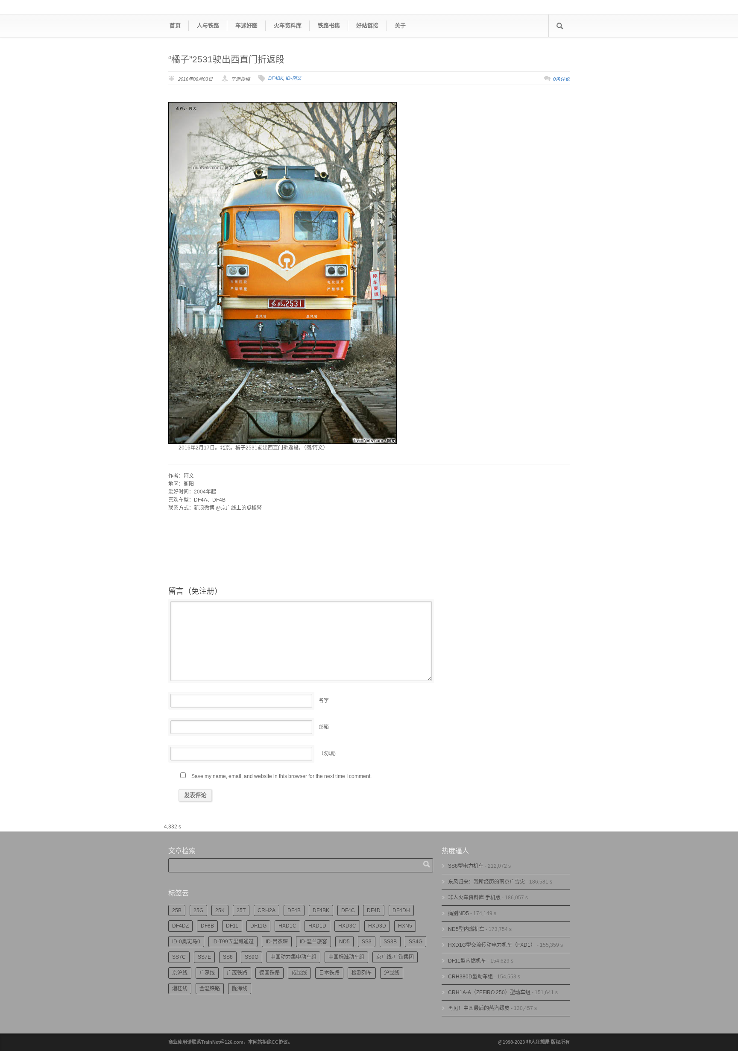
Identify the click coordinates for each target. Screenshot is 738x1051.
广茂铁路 (237, 973)
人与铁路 (208, 25)
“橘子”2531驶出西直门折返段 (226, 59)
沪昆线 (391, 973)
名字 (324, 701)
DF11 (232, 926)
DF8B (207, 926)
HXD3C (347, 926)
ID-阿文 (294, 78)
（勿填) (327, 754)
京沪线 (179, 973)
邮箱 (324, 727)
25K (220, 910)
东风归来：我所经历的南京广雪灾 (486, 882)
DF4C (348, 910)
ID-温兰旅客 (313, 942)
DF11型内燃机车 (467, 961)
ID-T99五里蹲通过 (233, 942)
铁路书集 (329, 25)
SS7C (179, 957)
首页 (175, 25)
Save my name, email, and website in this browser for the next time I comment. (281, 776)
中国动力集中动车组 (293, 957)
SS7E (204, 957)
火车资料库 (288, 25)
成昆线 (299, 973)
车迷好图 (246, 25)
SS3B (390, 942)
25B (177, 910)
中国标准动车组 (346, 957)
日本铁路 (329, 973)
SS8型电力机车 (465, 866)
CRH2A (266, 910)
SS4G (415, 942)
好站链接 (367, 25)
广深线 (207, 973)
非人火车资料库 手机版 (474, 898)
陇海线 (239, 989)
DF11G (258, 926)
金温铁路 (209, 989)
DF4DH (401, 910)
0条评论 (561, 79)
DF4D (374, 910)
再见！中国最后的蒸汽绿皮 (479, 1008)
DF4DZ (180, 926)
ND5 (344, 942)
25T (241, 910)
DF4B (294, 910)
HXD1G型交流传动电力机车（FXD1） (492, 945)
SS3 (367, 942)
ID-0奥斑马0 (186, 942)
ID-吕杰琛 (277, 942)
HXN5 (405, 926)
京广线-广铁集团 (395, 957)
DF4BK (275, 78)
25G (198, 910)
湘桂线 (179, 989)
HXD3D (377, 926)
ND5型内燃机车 (466, 929)
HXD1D (317, 926)
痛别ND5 (458, 913)
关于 (400, 25)
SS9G (251, 957)
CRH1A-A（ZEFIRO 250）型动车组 (489, 992)
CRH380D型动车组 (470, 977)
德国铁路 (269, 973)
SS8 (228, 957)
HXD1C (287, 926)
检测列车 (361, 973)
